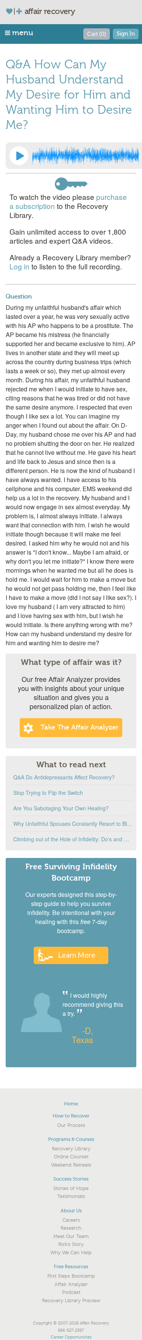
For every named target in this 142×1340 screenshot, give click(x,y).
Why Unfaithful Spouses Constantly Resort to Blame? (73, 823)
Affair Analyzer (71, 1284)
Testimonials (71, 1196)
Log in (19, 266)
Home (71, 1104)
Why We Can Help (71, 1252)
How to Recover (71, 1116)
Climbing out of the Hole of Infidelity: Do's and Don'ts (73, 839)
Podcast (71, 1292)
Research (71, 1228)
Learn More (76, 955)
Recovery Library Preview (71, 1300)
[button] (19, 32)
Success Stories (71, 1179)
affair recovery (50, 11)
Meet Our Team (71, 1236)
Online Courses (71, 1156)
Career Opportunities (71, 1337)
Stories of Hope (71, 1188)
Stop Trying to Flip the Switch (48, 792)
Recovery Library (71, 1148)
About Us (71, 1210)
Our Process (71, 1125)
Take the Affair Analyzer (80, 727)
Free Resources (71, 1266)
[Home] (17, 11)
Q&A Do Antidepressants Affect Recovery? (64, 777)
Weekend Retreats (71, 1165)
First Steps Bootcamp (71, 1276)
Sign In (126, 34)
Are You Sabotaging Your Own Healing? (61, 808)
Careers (71, 1220)
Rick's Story (71, 1244)
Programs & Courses (71, 1139)
